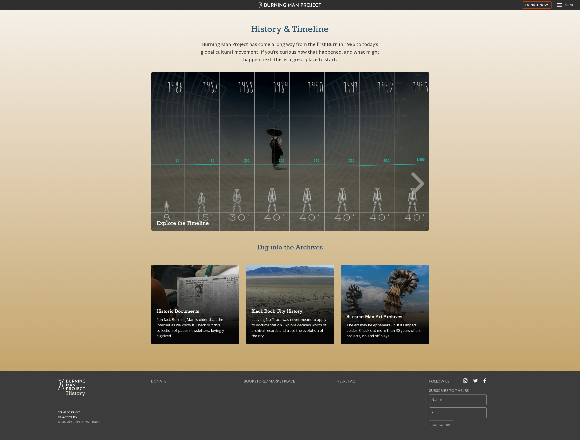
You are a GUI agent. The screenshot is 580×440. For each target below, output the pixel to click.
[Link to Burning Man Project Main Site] (290, 5)
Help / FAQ (345, 381)
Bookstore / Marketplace (269, 381)
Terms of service (69, 412)
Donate (158, 381)
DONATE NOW (536, 5)
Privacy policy (67, 417)
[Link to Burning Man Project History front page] (73, 387)
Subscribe (442, 425)
